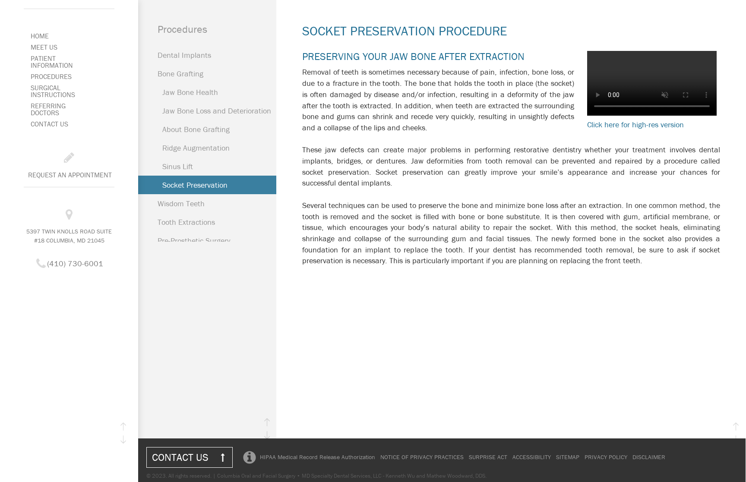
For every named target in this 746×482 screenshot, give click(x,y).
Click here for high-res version (635, 124)
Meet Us (44, 47)
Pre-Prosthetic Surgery (194, 241)
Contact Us (49, 124)
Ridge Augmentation (196, 148)
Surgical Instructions (53, 91)
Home (40, 36)
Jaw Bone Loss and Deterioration (216, 111)
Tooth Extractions (186, 222)
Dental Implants (184, 55)
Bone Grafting (180, 74)
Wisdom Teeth (181, 203)
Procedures (51, 76)
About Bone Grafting (196, 129)
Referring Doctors (48, 109)
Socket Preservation (195, 185)
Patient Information (52, 61)
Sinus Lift (177, 166)
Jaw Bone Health (190, 92)
